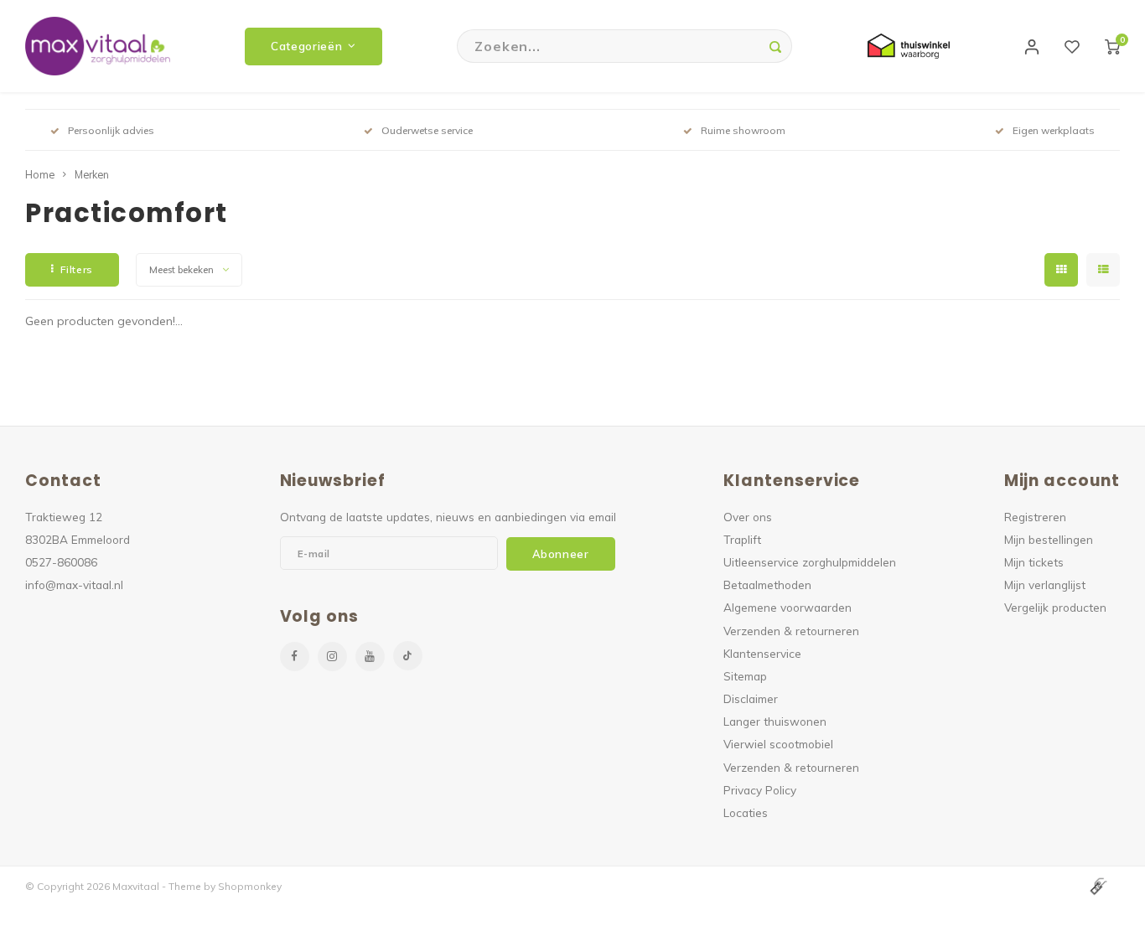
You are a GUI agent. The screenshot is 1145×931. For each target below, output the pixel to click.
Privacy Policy (759, 790)
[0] (1112, 46)
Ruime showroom (743, 130)
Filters (76, 269)
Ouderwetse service (427, 130)
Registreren (1035, 516)
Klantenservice (762, 653)
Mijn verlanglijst (1044, 584)
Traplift (742, 539)
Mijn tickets (1034, 562)
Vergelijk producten (1055, 607)
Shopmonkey (250, 886)
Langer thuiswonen (774, 721)
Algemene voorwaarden (787, 607)
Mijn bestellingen (1048, 539)
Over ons (747, 516)
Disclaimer (750, 698)
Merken (92, 174)
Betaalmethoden (767, 584)
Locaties (745, 812)
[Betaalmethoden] (1097, 884)
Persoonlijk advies (111, 130)
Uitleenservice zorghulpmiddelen (809, 562)
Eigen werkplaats (1054, 130)
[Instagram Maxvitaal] (332, 656)
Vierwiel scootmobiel (778, 744)
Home (39, 174)
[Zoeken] (775, 46)
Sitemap (745, 676)
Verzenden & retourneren (791, 630)
